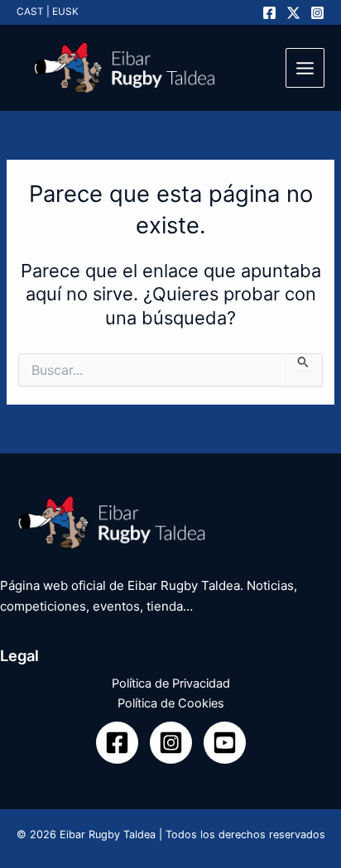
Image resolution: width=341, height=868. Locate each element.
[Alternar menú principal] (305, 67)
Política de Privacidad (171, 683)
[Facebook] (269, 13)
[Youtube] (225, 743)
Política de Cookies (171, 703)
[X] (293, 13)
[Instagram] (317, 13)
